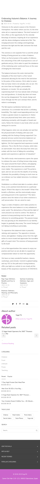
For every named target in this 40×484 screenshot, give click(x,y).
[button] (4, 335)
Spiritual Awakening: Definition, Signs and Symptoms (26, 281)
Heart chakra (16, 415)
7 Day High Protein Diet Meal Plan (13, 382)
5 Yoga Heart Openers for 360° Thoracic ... (16, 395)
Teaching (24, 3)
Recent (4, 376)
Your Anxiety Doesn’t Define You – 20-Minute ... (18, 401)
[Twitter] (13, 304)
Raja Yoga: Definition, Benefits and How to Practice (8, 281)
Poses (4, 367)
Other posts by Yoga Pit (24, 319)
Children (4, 357)
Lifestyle (4, 364)
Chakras (5, 415)
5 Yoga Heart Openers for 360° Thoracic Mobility (17, 332)
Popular (9, 376)
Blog (19, 3)
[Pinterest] (20, 304)
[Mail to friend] (23, 304)
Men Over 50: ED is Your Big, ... (12, 388)
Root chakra (27, 415)
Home (14, 3)
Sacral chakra (7, 418)
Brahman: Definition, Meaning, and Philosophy (10, 292)
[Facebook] (16, 304)
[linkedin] (26, 304)
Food (3, 360)
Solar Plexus (19, 418)
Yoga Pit (22, 24)
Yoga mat (30, 418)
